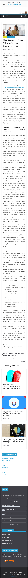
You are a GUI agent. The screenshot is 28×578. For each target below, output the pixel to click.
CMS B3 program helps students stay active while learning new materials (14, 441)
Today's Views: (5, 537)
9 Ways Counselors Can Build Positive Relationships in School (13, 354)
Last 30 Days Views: (6, 540)
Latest (5, 36)
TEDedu (3, 465)
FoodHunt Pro (5, 472)
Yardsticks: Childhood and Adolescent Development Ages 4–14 (14, 87)
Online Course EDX (6, 460)
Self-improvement (11, 36)
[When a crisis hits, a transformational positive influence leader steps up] (14, 370)
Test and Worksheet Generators (9, 470)
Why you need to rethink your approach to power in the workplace (13, 413)
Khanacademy (5, 467)
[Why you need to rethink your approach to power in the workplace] (14, 397)
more (3, 559)
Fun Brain (4, 474)
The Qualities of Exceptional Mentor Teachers (15, 360)
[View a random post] (24, 16)
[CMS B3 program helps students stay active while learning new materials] (14, 424)
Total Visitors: (5, 543)
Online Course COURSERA (8, 458)
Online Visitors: (5, 534)
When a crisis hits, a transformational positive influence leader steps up (11, 386)
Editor (11, 49)
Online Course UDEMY (7, 463)
